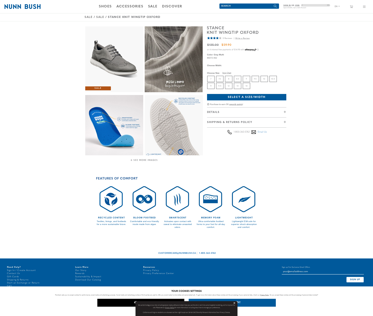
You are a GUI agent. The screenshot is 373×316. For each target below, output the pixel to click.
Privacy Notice (169, 308)
